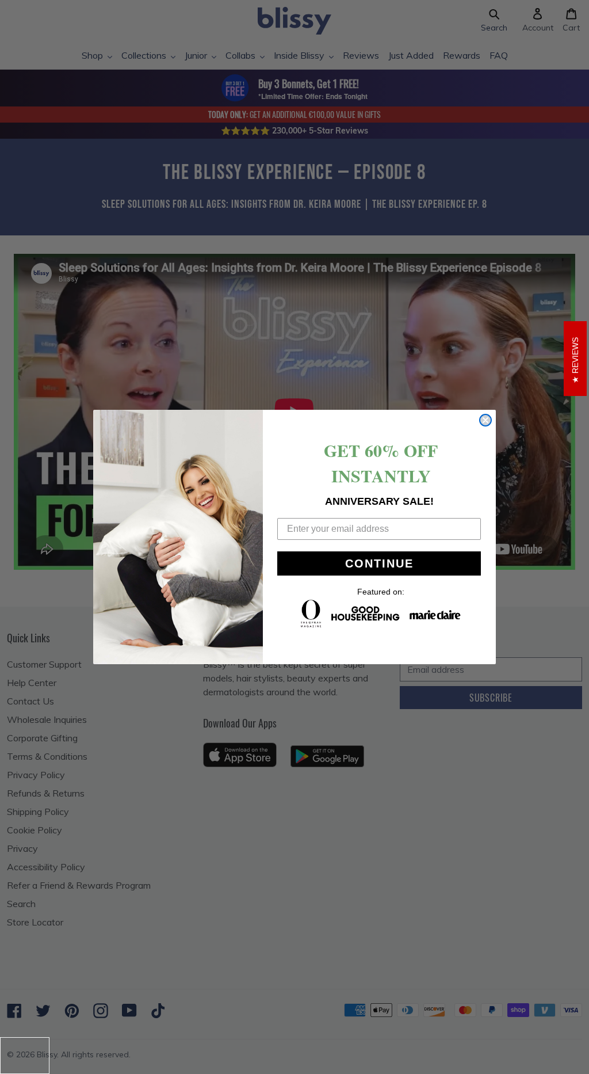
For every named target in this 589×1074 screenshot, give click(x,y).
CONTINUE (379, 563)
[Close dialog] (485, 420)
